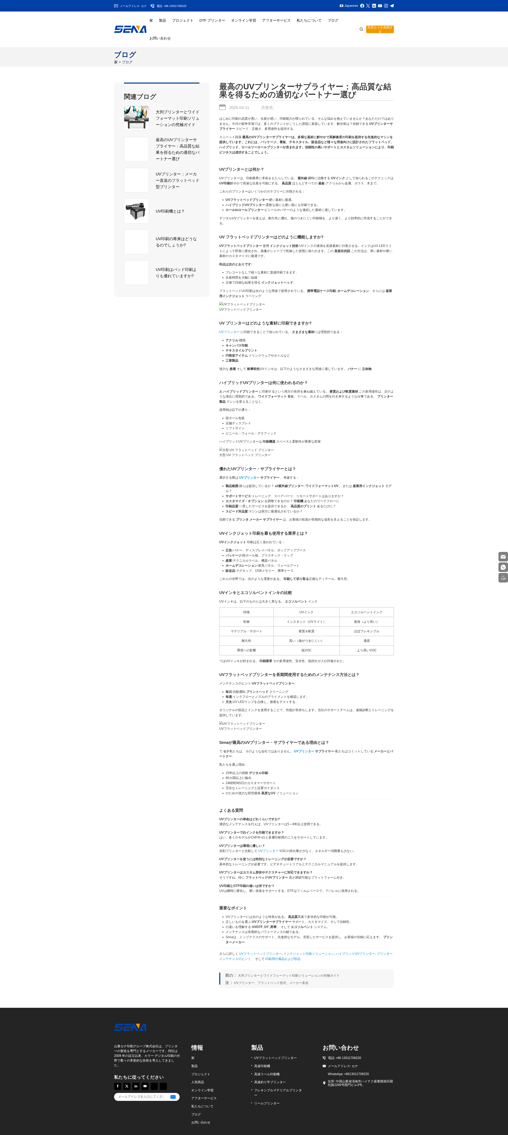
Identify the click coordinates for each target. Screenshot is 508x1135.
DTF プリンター (212, 20)
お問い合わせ (160, 38)
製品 (162, 20)
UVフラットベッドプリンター (275, 1058)
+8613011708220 (356, 1074)
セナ (144, 6)
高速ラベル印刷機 (267, 1074)
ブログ (333, 20)
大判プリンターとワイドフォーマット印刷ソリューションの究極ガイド (282, 975)
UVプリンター (229, 332)
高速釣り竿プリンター (270, 1082)
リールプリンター (267, 1103)
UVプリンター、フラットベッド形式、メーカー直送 (266, 983)
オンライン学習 (243, 20)
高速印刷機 (262, 1066)
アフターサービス (276, 20)
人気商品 (197, 1082)
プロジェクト (182, 20)
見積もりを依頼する (380, 29)
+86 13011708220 (175, 6)
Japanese (351, 5)
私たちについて (309, 20)
